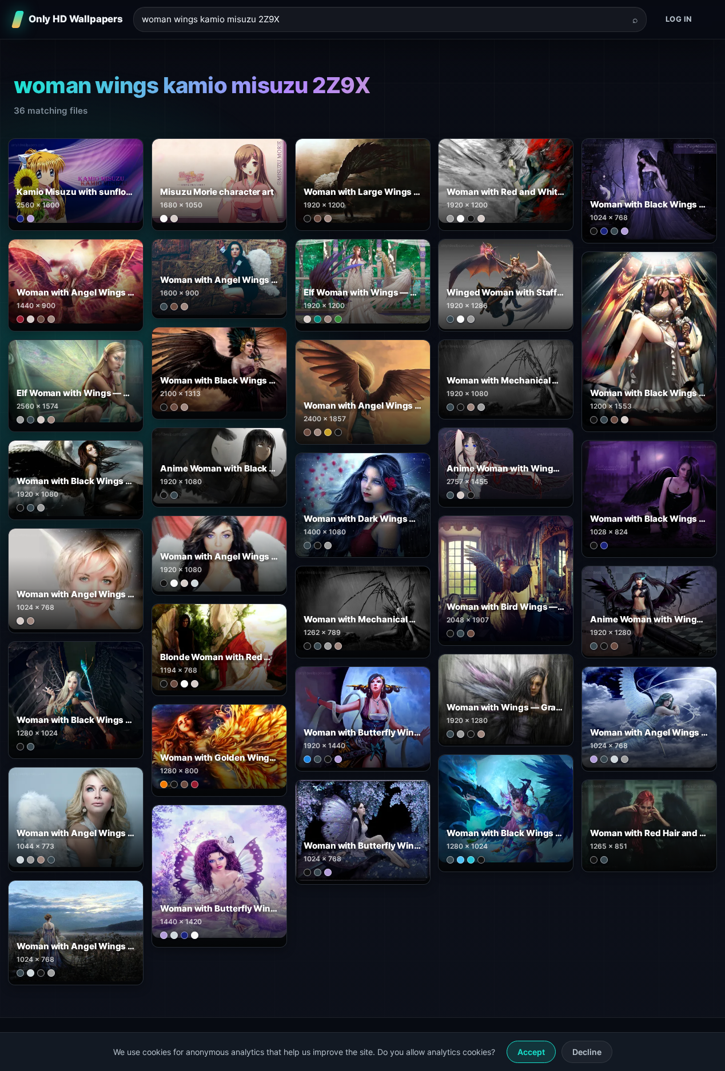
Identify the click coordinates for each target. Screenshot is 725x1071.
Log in (679, 18)
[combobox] (383, 20)
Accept (531, 1052)
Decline (586, 1052)
